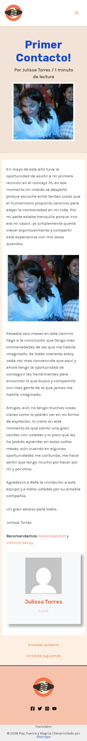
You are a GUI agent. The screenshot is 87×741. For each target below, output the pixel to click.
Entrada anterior (43, 645)
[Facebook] (32, 708)
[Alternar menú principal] (76, 12)
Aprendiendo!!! (52, 535)
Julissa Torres (43, 602)
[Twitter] (40, 708)
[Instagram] (47, 708)
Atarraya (44, 737)
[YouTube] (54, 708)
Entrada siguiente (44, 656)
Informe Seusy (19, 542)
